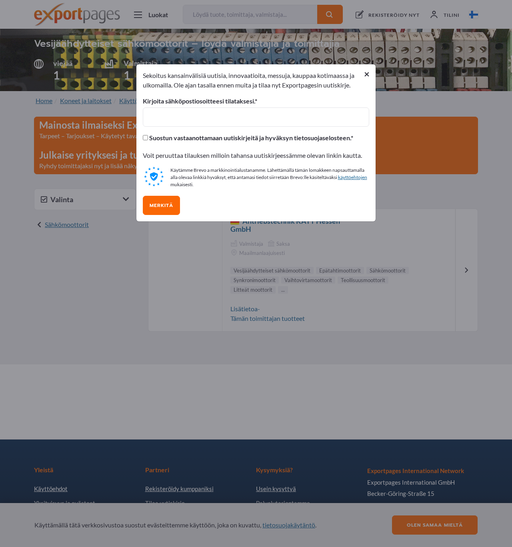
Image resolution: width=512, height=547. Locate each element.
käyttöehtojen (352, 177)
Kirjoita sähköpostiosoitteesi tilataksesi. (199, 101)
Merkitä (161, 205)
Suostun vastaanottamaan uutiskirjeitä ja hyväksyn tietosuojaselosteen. (249, 138)
